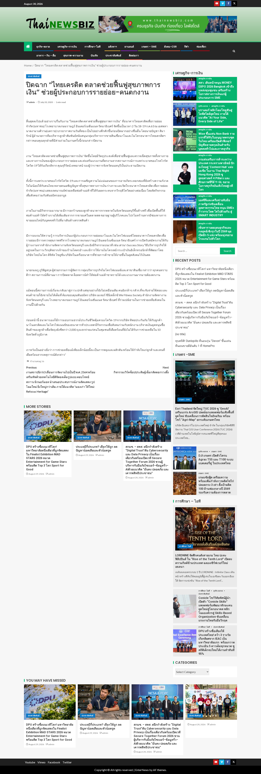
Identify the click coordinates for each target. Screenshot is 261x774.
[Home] (28, 46)
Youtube (30, 762)
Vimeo (41, 762)
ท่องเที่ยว (201, 46)
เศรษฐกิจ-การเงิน (67, 46)
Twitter (67, 762)
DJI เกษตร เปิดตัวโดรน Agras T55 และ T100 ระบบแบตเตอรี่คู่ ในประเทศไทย (216, 459)
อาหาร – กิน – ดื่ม (46, 55)
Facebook (54, 762)
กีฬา (186, 46)
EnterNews (142, 770)
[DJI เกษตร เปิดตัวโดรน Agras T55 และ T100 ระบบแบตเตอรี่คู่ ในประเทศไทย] (184, 458)
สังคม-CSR (170, 46)
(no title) (180, 334)
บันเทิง (94, 55)
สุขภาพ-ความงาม (73, 55)
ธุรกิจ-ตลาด (43, 46)
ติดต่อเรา (134, 55)
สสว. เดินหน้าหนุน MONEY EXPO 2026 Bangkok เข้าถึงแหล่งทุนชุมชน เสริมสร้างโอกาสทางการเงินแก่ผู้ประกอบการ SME (216, 90)
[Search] (234, 51)
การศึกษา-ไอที (92, 46)
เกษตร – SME (149, 46)
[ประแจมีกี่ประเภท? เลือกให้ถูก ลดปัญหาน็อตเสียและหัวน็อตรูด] (97, 426)
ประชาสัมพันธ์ (113, 55)
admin (32, 102)
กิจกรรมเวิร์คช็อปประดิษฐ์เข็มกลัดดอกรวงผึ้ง (141, 370)
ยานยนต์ (129, 46)
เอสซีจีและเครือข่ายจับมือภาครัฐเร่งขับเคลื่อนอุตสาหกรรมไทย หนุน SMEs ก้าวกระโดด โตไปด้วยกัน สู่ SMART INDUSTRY (216, 208)
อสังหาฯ (112, 46)
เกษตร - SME (184, 399)
